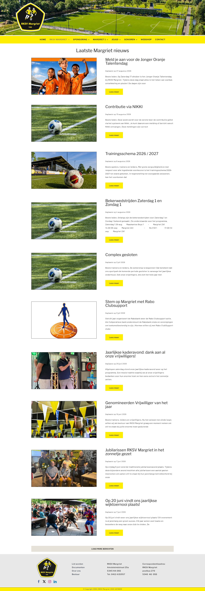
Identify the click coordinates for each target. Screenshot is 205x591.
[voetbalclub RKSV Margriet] (63, 106)
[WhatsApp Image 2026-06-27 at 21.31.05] (63, 353)
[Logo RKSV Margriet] (30, 3)
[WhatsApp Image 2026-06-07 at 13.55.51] (63, 451)
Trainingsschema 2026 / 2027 (131, 153)
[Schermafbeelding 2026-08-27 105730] (63, 59)
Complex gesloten (121, 254)
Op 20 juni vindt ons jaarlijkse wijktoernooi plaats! (131, 502)
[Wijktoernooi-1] (63, 500)
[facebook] (38, 581)
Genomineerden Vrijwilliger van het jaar (136, 404)
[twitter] (44, 581)
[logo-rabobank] (63, 302)
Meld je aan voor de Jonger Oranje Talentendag (135, 61)
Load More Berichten (102, 549)
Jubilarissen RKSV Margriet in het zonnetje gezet (134, 452)
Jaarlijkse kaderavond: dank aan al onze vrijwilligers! (135, 354)
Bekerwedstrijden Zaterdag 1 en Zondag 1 (133, 202)
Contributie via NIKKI (124, 106)
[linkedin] (55, 581)
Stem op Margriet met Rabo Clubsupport (129, 303)
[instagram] (49, 581)
